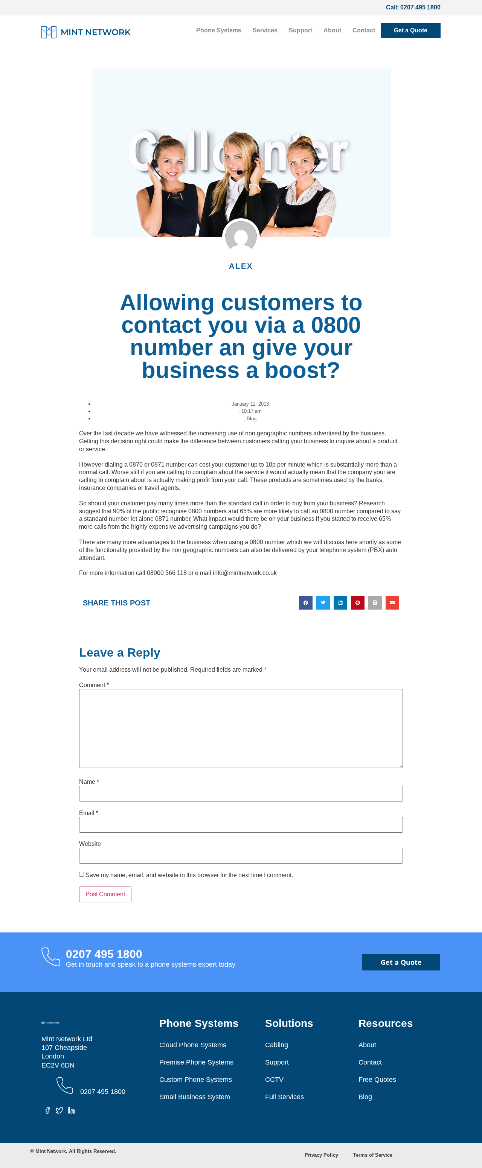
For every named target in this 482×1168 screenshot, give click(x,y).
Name (89, 782)
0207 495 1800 (420, 7)
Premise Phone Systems (196, 1062)
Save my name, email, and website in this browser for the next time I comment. (189, 875)
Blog (251, 418)
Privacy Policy (321, 1155)
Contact (363, 30)
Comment (94, 685)
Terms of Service (372, 1155)
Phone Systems (218, 30)
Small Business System (194, 1097)
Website (90, 844)
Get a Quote (410, 30)
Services (265, 30)
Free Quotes (377, 1079)
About (332, 30)
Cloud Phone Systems (192, 1045)
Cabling (276, 1045)
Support (300, 30)
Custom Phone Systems (195, 1079)
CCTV (274, 1079)
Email (88, 813)
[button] (306, 603)
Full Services (284, 1097)
